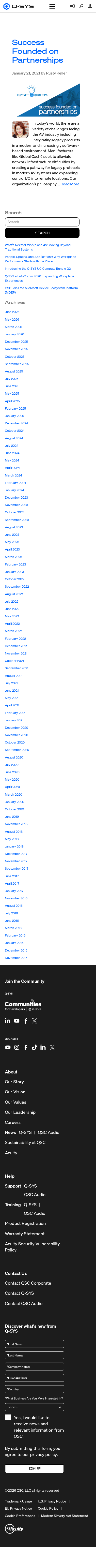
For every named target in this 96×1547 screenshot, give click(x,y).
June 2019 (12, 817)
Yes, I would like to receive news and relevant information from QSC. (39, 1426)
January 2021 (14, 720)
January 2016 (14, 943)
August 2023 (14, 527)
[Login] (72, 6)
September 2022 (17, 586)
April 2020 (12, 787)
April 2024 (12, 468)
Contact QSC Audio (24, 1303)
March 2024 (13, 475)
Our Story (14, 1082)
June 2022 (12, 609)
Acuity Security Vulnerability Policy (32, 1247)
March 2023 (13, 557)
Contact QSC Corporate (28, 1283)
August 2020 (14, 757)
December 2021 (16, 646)
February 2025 (15, 408)
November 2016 (16, 898)
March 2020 (13, 794)
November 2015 (16, 958)
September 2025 (17, 364)
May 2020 (12, 779)
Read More (70, 184)
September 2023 (17, 520)
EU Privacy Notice (18, 1508)
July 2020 (11, 765)
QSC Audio (11, 1040)
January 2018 (14, 846)
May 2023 (12, 542)
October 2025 (14, 357)
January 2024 (14, 490)
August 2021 (13, 676)
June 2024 (12, 453)
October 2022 (14, 579)
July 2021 (11, 683)
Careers (13, 1122)
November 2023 (16, 505)
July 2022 (11, 601)
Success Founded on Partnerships (37, 51)
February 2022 (15, 639)
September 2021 (16, 668)
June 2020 (12, 772)
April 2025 (12, 401)
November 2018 (16, 824)
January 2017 (14, 891)
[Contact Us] (90, 6)
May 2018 (12, 839)
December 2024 (16, 423)
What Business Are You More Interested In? (34, 1398)
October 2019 (14, 809)
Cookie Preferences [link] (20, 1515)
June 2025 (12, 386)
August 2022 (14, 594)
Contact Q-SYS (19, 1293)
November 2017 (16, 861)
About (11, 1072)
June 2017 (12, 876)
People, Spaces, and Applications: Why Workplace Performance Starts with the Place (40, 259)
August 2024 (14, 438)
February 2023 (15, 564)
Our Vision (15, 1092)
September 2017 (16, 868)
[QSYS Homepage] (18, 6)
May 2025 (12, 393)
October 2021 (14, 661)
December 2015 (16, 950)
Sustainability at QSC (25, 1142)
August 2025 (14, 371)
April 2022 (12, 624)
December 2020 (16, 728)
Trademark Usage (18, 1501)
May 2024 (12, 460)
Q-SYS (9, 993)
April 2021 (12, 705)
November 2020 (16, 735)
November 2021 (16, 653)
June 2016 (12, 921)
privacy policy (43, 1454)
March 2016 (13, 928)
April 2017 (12, 883)
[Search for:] (42, 221)
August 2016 (14, 906)
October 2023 (14, 512)
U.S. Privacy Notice (52, 1501)
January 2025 (14, 416)
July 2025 (11, 379)
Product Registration (25, 1223)
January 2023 (14, 572)
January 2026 (14, 334)
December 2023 (16, 497)
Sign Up (35, 1468)
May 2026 (12, 319)
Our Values (15, 1102)
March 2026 (13, 327)
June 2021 (12, 690)
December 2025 (16, 342)
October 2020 (15, 742)
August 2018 (14, 832)
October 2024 (15, 431)
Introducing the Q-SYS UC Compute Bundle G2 (38, 269)
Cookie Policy (48, 1508)
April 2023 (12, 549)
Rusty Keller (56, 73)
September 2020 (17, 750)
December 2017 (16, 854)
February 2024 (15, 483)
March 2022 (13, 631)
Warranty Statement (25, 1234)
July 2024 (11, 446)
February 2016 (15, 935)
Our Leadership (20, 1112)
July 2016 (11, 913)
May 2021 (11, 698)
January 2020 (14, 802)
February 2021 (15, 713)
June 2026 (12, 312)
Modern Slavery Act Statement (64, 1515)
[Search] (81, 6)
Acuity (11, 1153)
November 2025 (16, 349)
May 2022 (12, 616)
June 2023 (12, 535)
